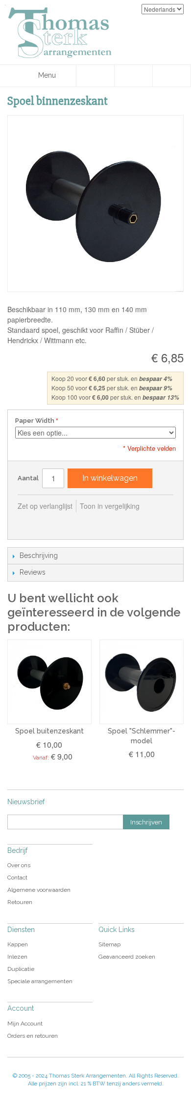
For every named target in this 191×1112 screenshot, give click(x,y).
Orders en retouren (32, 1035)
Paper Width (34, 420)
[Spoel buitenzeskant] (49, 682)
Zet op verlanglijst (45, 506)
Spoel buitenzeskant (49, 731)
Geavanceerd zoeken (126, 956)
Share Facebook (47, 522)
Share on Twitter (66, 522)
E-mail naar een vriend (27, 522)
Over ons (18, 865)
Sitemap (109, 944)
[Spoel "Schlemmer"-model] (141, 682)
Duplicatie (20, 969)
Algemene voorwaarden (39, 889)
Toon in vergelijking (110, 506)
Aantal (28, 478)
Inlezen (17, 956)
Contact (17, 877)
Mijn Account (25, 1023)
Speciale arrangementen (39, 981)
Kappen (17, 944)
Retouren (19, 902)
